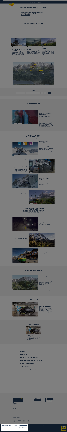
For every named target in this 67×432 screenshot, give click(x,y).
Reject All (23, 427)
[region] (14, 427)
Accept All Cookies (23, 425)
